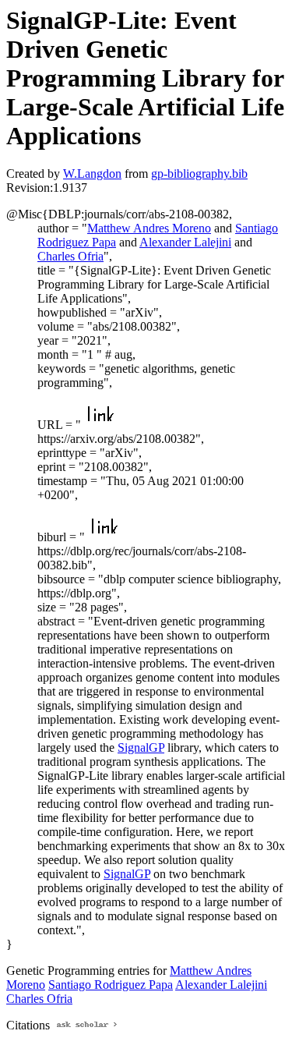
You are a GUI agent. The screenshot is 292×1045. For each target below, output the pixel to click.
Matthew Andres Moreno (149, 228)
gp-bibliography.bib (199, 173)
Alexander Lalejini (185, 242)
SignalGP (141, 747)
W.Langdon (92, 173)
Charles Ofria (70, 256)
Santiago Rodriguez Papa (110, 984)
